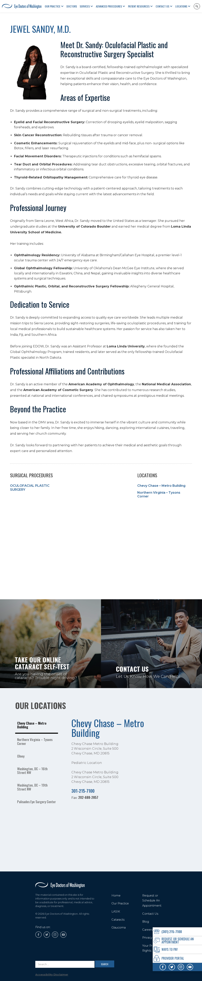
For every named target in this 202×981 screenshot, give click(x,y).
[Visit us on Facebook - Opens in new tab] (163, 967)
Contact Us (162, 6)
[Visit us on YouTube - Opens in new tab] (190, 967)
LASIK (115, 911)
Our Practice (120, 903)
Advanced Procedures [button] (109, 6)
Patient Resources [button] (139, 6)
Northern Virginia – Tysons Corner (158, 494)
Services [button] (85, 6)
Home (116, 895)
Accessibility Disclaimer (51, 974)
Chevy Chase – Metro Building (161, 486)
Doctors (71, 6)
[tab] (36, 725)
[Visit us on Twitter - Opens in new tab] (172, 967)
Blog (145, 921)
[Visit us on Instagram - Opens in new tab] (181, 967)
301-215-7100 (82, 790)
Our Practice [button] (52, 6)
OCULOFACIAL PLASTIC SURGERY (30, 487)
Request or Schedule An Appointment (151, 900)
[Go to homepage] (60, 885)
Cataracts (117, 919)
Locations (181, 6)
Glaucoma (118, 927)
